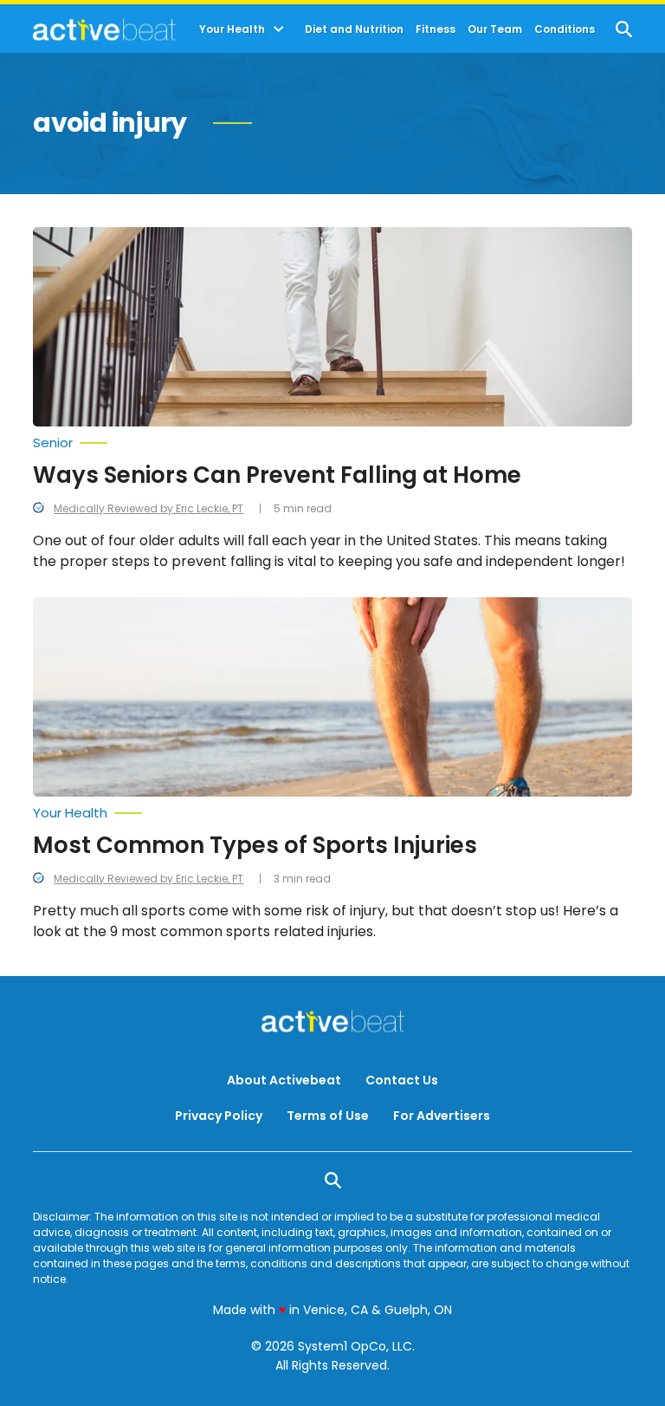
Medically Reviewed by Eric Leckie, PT (148, 508)
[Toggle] (279, 29)
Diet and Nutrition (354, 29)
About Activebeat (284, 1080)
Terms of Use (328, 1115)
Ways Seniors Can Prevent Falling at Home (277, 475)
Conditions (564, 29)
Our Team (495, 29)
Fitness (435, 29)
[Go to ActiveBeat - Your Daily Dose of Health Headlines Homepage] (104, 29)
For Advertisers (441, 1115)
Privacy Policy (218, 1115)
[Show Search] (624, 29)
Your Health (232, 29)
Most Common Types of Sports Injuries (255, 845)
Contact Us (401, 1080)
